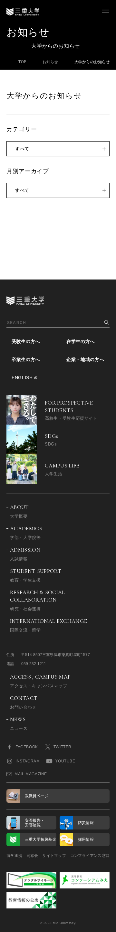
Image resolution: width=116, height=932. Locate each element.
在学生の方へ (80, 341)
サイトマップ (54, 855)
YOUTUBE (65, 761)
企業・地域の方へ (85, 359)
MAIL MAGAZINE (31, 774)
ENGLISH (22, 377)
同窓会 (32, 855)
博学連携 (14, 855)
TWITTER (62, 747)
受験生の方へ (26, 341)
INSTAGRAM (27, 761)
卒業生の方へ (26, 359)
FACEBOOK (26, 747)
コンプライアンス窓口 (90, 855)
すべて (22, 148)
